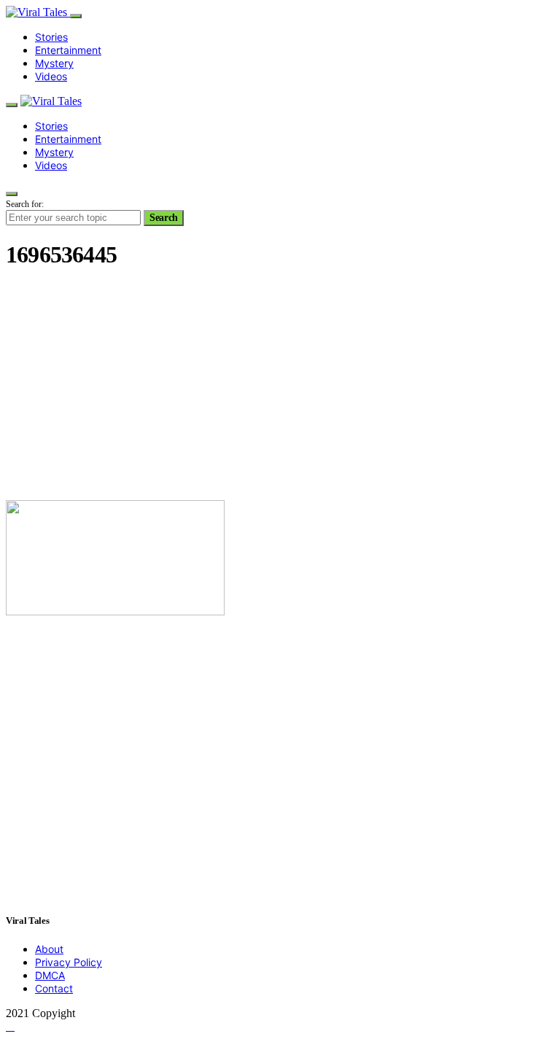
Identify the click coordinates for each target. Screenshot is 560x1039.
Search (163, 217)
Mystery (54, 63)
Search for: (25, 204)
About (49, 949)
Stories (51, 37)
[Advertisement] (280, 386)
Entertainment (68, 50)
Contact (54, 988)
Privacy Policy (68, 962)
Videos (51, 76)
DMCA (50, 975)
